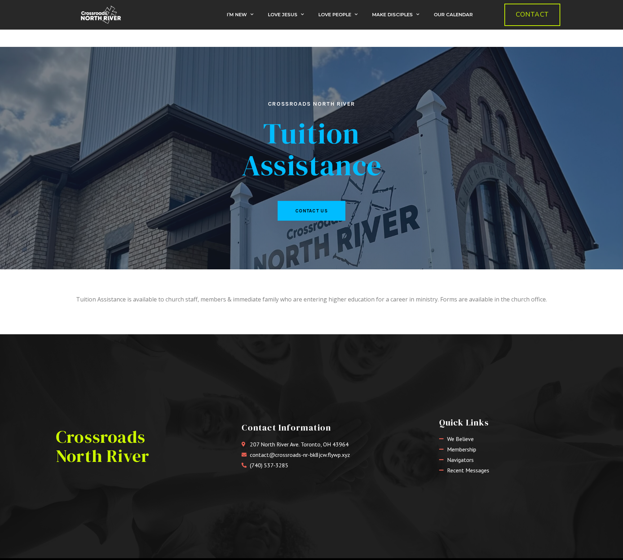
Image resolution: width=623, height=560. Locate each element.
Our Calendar (453, 14)
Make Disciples (392, 14)
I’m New (237, 14)
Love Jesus (282, 14)
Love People (334, 14)
